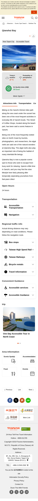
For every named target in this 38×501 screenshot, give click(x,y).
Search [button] (32, 18)
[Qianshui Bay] (19, 58)
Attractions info (10, 103)
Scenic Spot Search (21, 23)
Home (3, 23)
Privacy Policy (19, 481)
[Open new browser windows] (11, 411)
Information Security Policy (19, 477)
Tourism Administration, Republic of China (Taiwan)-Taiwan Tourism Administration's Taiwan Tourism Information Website (19, 18)
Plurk (22, 400)
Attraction (10, 23)
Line (27, 492)
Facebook (11, 492)
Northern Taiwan (33, 23)
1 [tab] (18, 343)
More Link (26, 417)
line (28, 400)
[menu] (3, 18)
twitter (16, 400)
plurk (22, 492)
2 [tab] (20, 343)
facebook (9, 400)
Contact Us (19, 484)
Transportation (25, 103)
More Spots (17, 96)
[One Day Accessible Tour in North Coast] (19, 319)
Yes (34, 12)
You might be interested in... (36, 18)
